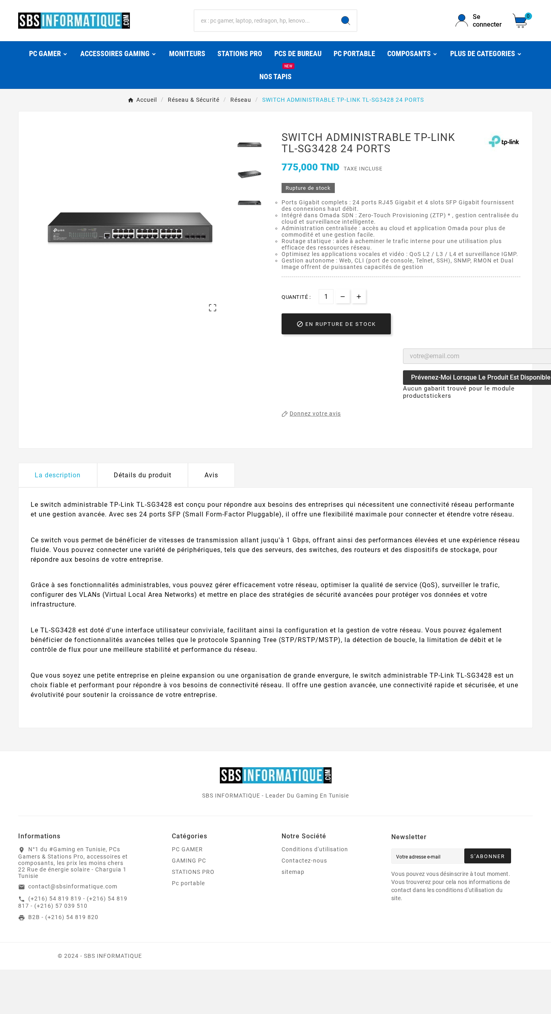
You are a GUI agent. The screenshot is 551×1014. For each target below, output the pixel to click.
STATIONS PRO (193, 872)
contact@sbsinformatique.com (72, 886)
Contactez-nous (304, 860)
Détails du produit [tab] (142, 475)
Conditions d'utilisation (315, 849)
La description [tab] (58, 475)
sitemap (293, 872)
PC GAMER (187, 849)
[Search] (345, 20)
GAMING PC (189, 860)
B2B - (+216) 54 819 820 (63, 917)
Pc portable (188, 883)
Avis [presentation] (211, 475)
